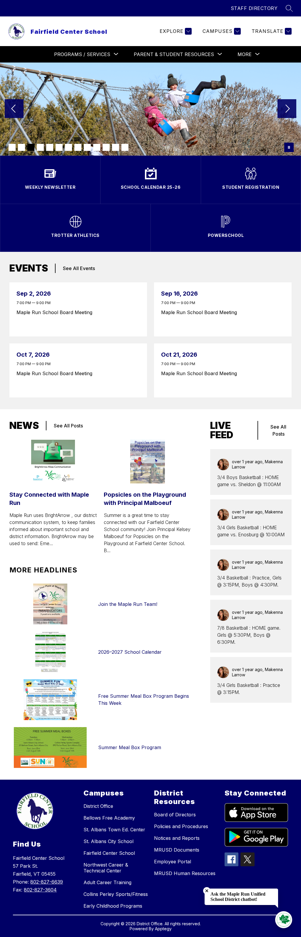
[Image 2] (21, 147)
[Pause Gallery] (289, 147)
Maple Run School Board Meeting (55, 312)
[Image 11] (106, 147)
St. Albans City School (108, 841)
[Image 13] (124, 147)
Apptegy (163, 928)
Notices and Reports (177, 838)
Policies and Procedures (181, 826)
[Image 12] (115, 147)
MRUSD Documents (176, 850)
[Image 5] (49, 147)
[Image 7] (68, 147)
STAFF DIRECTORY (254, 8)
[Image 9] (87, 147)
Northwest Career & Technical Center (105, 868)
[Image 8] (77, 147)
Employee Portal (172, 861)
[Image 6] (59, 147)
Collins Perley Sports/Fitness (115, 894)
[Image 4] (40, 147)
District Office (98, 806)
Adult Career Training (107, 882)
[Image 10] (96, 147)
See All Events (79, 268)
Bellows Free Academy (109, 818)
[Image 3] (30, 147)
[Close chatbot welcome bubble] (206, 890)
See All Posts (68, 426)
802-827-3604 (40, 890)
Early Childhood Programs (112, 906)
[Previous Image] (14, 109)
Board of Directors (175, 815)
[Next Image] (286, 109)
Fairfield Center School (109, 853)
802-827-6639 (46, 882)
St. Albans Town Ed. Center (114, 829)
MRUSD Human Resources (184, 873)
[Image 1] (12, 147)
